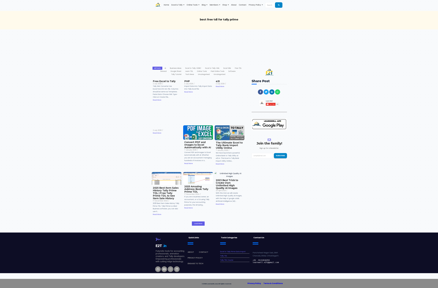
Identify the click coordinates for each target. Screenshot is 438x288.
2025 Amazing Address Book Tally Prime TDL (196, 189)
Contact (203, 252)
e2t (218, 81)
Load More (198, 223)
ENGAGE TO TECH (195, 263)
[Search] (278, 5)
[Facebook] (158, 269)
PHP (187, 81)
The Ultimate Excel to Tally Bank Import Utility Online (229, 145)
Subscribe (280, 155)
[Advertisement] (219, 47)
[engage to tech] (158, 5)
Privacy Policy (195, 257)
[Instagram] (170, 269)
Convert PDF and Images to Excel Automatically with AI (197, 145)
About (191, 252)
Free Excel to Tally (164, 81)
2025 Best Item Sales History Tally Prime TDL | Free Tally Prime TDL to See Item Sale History (166, 193)
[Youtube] (164, 269)
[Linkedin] (177, 269)
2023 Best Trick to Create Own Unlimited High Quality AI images (227, 184)
